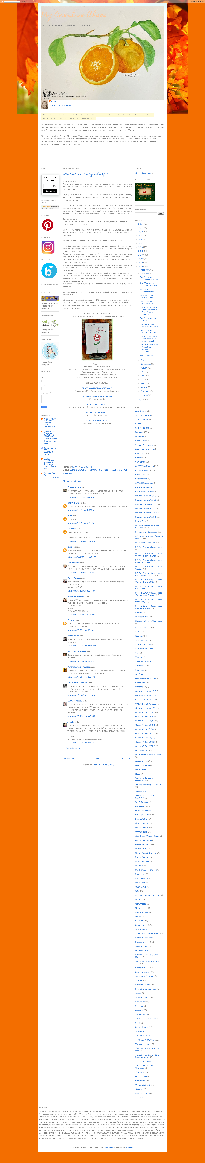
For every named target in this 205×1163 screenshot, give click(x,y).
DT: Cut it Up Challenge (146, 532)
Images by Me (141, 791)
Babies (138, 423)
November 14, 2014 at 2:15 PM (81, 661)
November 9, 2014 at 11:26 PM (81, 523)
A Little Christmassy (49, 425)
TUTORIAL (140, 1072)
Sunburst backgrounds (145, 1018)
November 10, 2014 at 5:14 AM (81, 541)
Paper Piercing (142, 857)
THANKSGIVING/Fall (144, 1039)
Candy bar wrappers (145, 449)
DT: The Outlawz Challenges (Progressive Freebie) (148, 594)
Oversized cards (143, 844)
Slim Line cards (142, 972)
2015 (140, 262)
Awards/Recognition (88, 118)
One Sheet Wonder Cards (147, 836)
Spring (138, 993)
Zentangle (140, 1097)
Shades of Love (142, 942)
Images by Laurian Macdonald (144, 779)
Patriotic (139, 865)
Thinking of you (142, 1044)
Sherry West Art (50, 449)
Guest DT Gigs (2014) (145, 716)
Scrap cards (141, 925)
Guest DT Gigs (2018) (145, 725)
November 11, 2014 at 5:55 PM (81, 614)
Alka (70, 515)
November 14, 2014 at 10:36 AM (82, 645)
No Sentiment (141, 827)
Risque (138, 916)
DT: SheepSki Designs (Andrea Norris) (149, 537)
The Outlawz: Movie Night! (149, 319)
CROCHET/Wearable (144, 491)
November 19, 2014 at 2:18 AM (81, 742)
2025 (141, 224)
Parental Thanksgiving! (147, 290)
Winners (139, 1089)
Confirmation (141, 478)
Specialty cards (142, 984)
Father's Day (141, 640)
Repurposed (140, 904)
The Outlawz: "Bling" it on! (146, 302)
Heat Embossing (142, 765)
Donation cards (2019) (145, 508)
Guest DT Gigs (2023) (145, 742)
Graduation (140, 682)
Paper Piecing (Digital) (145, 853)
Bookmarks (140, 440)
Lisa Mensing (74, 562)
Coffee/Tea (140, 474)
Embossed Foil (141, 616)
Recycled (139, 899)
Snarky (138, 980)
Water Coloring (142, 1085)
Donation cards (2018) (145, 504)
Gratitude (67, 473)
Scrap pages (141, 929)
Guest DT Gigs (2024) (145, 746)
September (146, 364)
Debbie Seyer (73, 635)
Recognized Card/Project (147, 895)
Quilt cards (140, 886)
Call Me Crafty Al (51, 474)
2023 (141, 231)
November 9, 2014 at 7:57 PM (81, 510)
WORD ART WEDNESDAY (97, 412)
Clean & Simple (77, 469)
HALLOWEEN (141, 750)
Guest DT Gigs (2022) (145, 737)
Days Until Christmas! (145, 199)
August (144, 367)
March (144, 387)
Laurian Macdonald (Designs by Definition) (49, 461)
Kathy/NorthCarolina (77, 682)
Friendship (140, 665)
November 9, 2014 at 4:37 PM (81, 497)
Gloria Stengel (75, 700)
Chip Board (140, 461)
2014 (140, 266)
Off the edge (141, 831)
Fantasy (139, 636)
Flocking (139, 657)
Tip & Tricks (62, 118)
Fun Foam (139, 670)
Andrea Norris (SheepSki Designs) (51, 421)
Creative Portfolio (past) (111, 115)
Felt (137, 653)
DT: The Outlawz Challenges (148, 547)
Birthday (139, 432)
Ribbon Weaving (142, 912)
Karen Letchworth (76, 596)
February (145, 391)
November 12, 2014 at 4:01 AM (81, 630)
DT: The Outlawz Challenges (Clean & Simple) (106, 469)
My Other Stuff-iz (49, 118)
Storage (139, 1006)
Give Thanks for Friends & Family (148, 284)
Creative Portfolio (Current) (90, 115)
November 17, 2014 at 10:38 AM (82, 716)
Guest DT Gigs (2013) (145, 712)
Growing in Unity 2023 (145, 704)
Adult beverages (143, 415)
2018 (141, 251)
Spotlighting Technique (145, 989)
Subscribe (50, 191)
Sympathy (139, 1031)
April (143, 383)
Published (150, 115)
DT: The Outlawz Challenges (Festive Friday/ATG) (148, 580)
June (143, 375)
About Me (74, 115)
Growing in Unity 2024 (145, 708)
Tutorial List (74, 118)
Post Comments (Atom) (103, 764)
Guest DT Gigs (127, 115)
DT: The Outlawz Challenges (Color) (148, 567)
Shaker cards (141, 946)
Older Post (125, 758)
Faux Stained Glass (144, 648)
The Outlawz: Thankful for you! (149, 278)
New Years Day (142, 823)
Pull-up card (141, 878)
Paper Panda (74, 578)
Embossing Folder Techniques (148, 621)
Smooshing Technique (144, 976)
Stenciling (140, 1001)
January (145, 395)
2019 (140, 247)
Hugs (137, 774)
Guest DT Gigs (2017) (145, 720)
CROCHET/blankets (144, 483)
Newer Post (69, 758)
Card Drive (140, 453)
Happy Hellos (141, 761)
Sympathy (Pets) (142, 1035)
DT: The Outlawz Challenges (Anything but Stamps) (148, 554)
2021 (140, 239)
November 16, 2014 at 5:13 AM (81, 695)
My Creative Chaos (74, 15)
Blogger (129, 1147)
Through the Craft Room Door (147, 1049)
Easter (138, 612)
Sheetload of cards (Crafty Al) (148, 962)
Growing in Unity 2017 (145, 691)
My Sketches (139, 115)
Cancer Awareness (144, 445)
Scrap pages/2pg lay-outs (147, 933)
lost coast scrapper (77, 651)
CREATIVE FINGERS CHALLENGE (97, 396)
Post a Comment (73, 748)
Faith (137, 631)
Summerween (141, 1014)
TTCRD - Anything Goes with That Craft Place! (148, 338)
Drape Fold (140, 521)
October (145, 360)
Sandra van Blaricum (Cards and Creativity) (49, 434)
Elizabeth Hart (75, 487)
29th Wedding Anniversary (146, 296)
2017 (140, 255)
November (145, 273)
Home (44, 115)
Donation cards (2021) (145, 517)
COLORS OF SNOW (49, 453)
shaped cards (141, 950)
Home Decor (140, 769)
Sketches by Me (142, 967)
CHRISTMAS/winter (144, 466)
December (145, 270)
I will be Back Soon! (50, 467)
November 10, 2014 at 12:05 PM (82, 557)
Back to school (142, 428)
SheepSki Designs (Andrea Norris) (147, 955)
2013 (140, 399)
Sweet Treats (141, 1027)
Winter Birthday (148, 355)
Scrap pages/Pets (143, 937)
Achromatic (140, 411)
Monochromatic (142, 814)
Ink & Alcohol (141, 802)
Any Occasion (141, 419)
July (143, 371)
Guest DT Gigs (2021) (144, 733)
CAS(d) (138, 457)
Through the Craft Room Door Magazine (147, 1056)
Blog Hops (140, 436)
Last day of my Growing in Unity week (51, 441)
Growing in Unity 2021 (145, 699)
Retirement (140, 908)
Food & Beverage (143, 661)
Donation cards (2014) (145, 495)
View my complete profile (61, 105)
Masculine (140, 806)
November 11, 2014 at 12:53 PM (81, 590)
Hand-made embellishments (148, 754)
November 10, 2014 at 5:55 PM (81, 572)
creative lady (74, 502)
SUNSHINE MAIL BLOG (97, 420)
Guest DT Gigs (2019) (145, 729)
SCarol (71, 547)
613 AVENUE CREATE (97, 404)
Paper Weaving (142, 861)
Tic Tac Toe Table (143, 1061)
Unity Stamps (141, 1076)
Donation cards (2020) (146, 512)
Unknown (72, 528)
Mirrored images (143, 810)
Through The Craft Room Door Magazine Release (149, 348)
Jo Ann (71, 722)
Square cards (141, 997)
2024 (141, 227)
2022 (141, 235)
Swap (137, 1023)
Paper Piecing (141, 848)
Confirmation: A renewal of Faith (149, 325)
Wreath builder (142, 1093)
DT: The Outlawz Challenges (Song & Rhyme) (148, 607)
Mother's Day (141, 819)
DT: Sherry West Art (145, 542)
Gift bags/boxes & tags (145, 678)
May (143, 379)
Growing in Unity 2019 (145, 695)
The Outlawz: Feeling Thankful (149, 331)
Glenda (71, 620)
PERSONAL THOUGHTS (146, 870)
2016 (141, 258)
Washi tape (140, 1080)
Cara (53, 101)
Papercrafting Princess (79, 667)
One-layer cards (143, 840)
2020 (141, 243)
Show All (56, 477)
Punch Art (140, 882)
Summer (139, 1010)
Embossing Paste (143, 627)
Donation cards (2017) (145, 500)
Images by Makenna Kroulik (148, 784)
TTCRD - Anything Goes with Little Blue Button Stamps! (148, 311)
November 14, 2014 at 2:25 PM (81, 677)
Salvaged (139, 920)
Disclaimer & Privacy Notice (59, 115)
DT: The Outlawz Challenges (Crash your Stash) (148, 574)
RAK (137, 891)
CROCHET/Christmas (144, 487)
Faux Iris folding (143, 644)
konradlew (108, 1147)
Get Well (139, 674)
